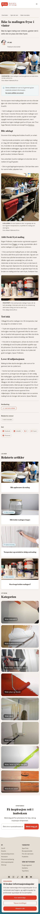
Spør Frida (25, 848)
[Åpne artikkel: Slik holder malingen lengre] (20, 504)
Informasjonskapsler (7, 862)
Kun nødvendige (20, 898)
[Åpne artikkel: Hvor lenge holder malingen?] (20, 569)
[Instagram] (13, 877)
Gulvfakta (25, 868)
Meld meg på (31, 826)
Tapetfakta (25, 871)
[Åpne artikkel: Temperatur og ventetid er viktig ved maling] (20, 536)
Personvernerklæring (7, 859)
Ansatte (3, 851)
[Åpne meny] (37, 4)
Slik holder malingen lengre (20, 520)
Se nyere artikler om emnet (14, 93)
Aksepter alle (20, 908)
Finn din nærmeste (27, 854)
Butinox (31, 125)
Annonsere (4, 856)
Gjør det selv (14, 15)
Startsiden (5, 15)
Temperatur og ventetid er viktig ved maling (20, 552)
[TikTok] (18, 877)
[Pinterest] (22, 877)
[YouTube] (31, 877)
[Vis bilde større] (20, 62)
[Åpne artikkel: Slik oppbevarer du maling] (20, 472)
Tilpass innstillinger (20, 903)
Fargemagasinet (27, 865)
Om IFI (3, 848)
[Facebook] (9, 877)
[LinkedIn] (26, 877)
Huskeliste (25, 856)
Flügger (14, 244)
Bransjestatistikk (27, 851)
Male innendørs (25, 15)
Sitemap (3, 865)
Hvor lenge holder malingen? (20, 584)
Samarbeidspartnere (7, 854)
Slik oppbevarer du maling (20, 487)
